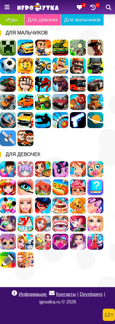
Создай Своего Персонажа (25, 169)
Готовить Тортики (60, 205)
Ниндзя (95, 66)
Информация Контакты (47, 294)
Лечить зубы (60, 224)
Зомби (78, 48)
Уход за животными (78, 205)
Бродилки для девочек (78, 224)
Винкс (78, 169)
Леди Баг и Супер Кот (43, 205)
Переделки (25, 224)
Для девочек (43, 20)
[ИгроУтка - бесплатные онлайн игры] (38, 7)
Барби (25, 205)
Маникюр (95, 205)
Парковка (25, 120)
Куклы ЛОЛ (8, 242)
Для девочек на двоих (25, 260)
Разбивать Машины (8, 102)
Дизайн (95, 242)
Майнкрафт (8, 48)
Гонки (25, 48)
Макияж (25, 187)
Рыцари (60, 66)
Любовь (60, 242)
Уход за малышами (95, 169)
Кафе (60, 187)
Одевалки (8, 169)
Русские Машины (60, 102)
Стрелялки (43, 48)
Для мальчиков (82, 20)
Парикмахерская (8, 187)
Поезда (8, 84)
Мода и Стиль (78, 242)
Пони (60, 169)
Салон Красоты (95, 224)
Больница (43, 224)
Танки (60, 48)
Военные (78, 102)
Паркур (43, 120)
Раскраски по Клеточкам (8, 260)
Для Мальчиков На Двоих (25, 138)
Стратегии (78, 66)
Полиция (95, 84)
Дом (43, 187)
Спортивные (8, 120)
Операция (78, 187)
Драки (25, 84)
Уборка (43, 242)
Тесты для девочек (95, 187)
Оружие (78, 120)
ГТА (95, 48)
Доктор (25, 242)
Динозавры (60, 84)
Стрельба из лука (60, 120)
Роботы (95, 102)
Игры (12, 20)
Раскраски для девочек (8, 205)
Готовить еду (43, 169)
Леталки (8, 138)
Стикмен (43, 84)
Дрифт (25, 102)
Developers (91, 294)
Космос (95, 120)
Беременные (8, 224)
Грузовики (43, 102)
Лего (25, 66)
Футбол (8, 66)
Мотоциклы (43, 66)
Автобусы (78, 84)
